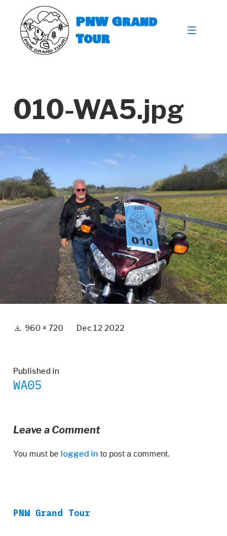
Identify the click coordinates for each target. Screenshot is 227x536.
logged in (79, 454)
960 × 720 (44, 328)
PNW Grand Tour (117, 30)
